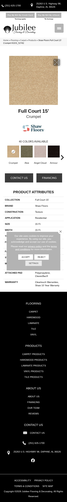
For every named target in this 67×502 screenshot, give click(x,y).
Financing (49, 178)
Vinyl (33, 334)
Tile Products (33, 377)
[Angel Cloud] (40, 151)
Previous (4, 152)
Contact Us (19, 178)
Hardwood (33, 317)
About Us (33, 396)
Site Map (47, 486)
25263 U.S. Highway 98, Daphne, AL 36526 (37, 451)
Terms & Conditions (26, 486)
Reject (41, 257)
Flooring (14, 40)
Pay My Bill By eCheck (49, 15)
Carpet (23, 40)
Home (6, 40)
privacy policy (35, 246)
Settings (33, 263)
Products (32, 40)
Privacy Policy (43, 480)
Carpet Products (33, 354)
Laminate (33, 323)
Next (62, 152)
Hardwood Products (33, 360)
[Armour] (53, 151)
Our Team (33, 408)
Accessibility (22, 480)
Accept (26, 257)
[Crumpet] (13, 151)
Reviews (33, 413)
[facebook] (33, 461)
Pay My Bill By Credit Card (20, 15)
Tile (33, 329)
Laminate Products (33, 365)
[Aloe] (27, 151)
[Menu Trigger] (59, 28)
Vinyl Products (33, 371)
